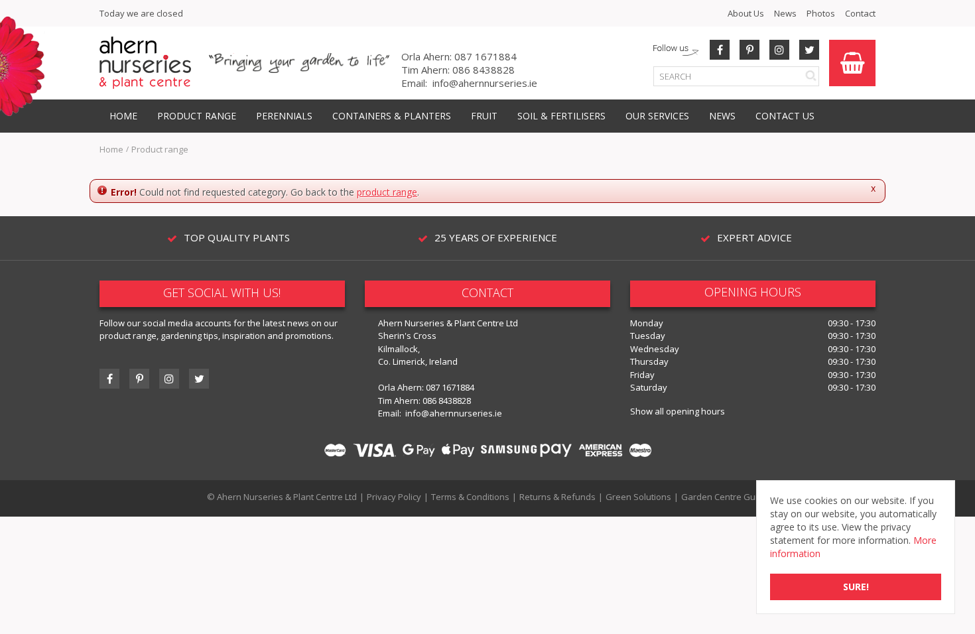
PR (749, 50)
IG (169, 379)
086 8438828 (483, 69)
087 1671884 (485, 56)
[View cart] (852, 63)
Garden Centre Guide (724, 497)
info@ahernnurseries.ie (484, 83)
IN (779, 50)
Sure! (856, 586)
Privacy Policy (394, 497)
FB (720, 50)
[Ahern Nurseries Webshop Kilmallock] (145, 62)
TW (809, 50)
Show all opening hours (677, 411)
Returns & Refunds (557, 497)
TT (199, 379)
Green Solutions (638, 497)
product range (387, 192)
